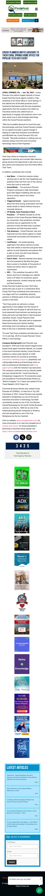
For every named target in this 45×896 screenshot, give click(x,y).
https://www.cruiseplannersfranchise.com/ (19, 431)
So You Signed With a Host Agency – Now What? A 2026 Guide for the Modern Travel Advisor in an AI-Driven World (22, 824)
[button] (36, 9)
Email (9, 852)
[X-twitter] (22, 437)
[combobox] (28, 20)
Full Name (11, 842)
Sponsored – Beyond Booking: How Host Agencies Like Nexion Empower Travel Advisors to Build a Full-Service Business (22, 777)
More (36, 782)
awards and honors (10, 426)
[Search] (37, 20)
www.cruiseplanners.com (26, 420)
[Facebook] (16, 437)
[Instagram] (29, 437)
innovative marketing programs (15, 359)
